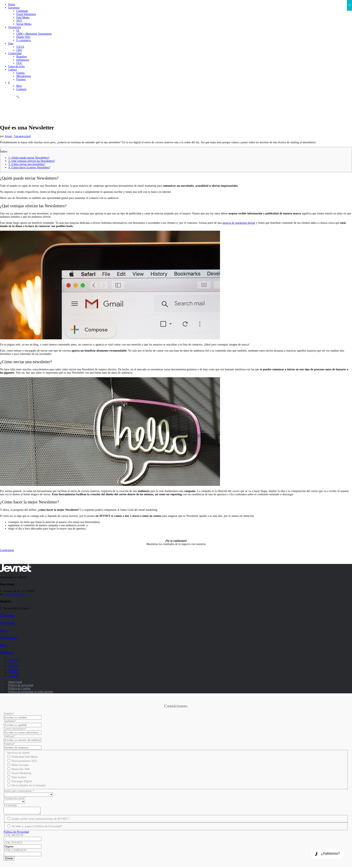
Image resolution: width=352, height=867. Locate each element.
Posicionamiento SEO (24, 760)
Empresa (9, 743)
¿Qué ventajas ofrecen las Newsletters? (31, 160)
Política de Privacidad (16, 831)
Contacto (21, 89)
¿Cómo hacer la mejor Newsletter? (29, 167)
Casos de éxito (16, 66)
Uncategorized (22, 136)
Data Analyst (19, 777)
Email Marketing (26, 14)
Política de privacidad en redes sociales (30, 691)
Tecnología (14, 27)
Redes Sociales (20, 765)
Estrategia (14, 7)
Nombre (9, 713)
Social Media (23, 23)
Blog (19, 85)
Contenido (22, 10)
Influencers (22, 59)
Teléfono (9, 736)
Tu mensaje (10, 805)
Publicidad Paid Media (25, 756)
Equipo (20, 72)
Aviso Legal (15, 681)
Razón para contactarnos (19, 790)
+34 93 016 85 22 (14, 594)
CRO (19, 50)
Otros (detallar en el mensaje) (29, 785)
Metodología (23, 76)
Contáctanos (7, 550)
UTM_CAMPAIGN (15, 850)
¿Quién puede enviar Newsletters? (29, 157)
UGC (19, 63)
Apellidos (10, 721)
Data (10, 43)
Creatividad (14, 53)
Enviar (9, 858)
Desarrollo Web (21, 769)
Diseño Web (23, 37)
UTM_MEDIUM (13, 835)
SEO (19, 20)
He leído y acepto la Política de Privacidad (37, 826)
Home (11, 4)
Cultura (12, 69)
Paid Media (22, 17)
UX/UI (20, 46)
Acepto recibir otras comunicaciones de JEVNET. (40, 818)
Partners (21, 79)
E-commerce (23, 40)
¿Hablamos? (330, 853)
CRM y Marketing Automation (34, 33)
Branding (21, 56)
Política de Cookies (19, 688)
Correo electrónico (15, 728)
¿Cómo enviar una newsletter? (26, 164)
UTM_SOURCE (13, 842)
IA (17, 30)
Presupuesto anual (15, 798)
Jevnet (8, 136)
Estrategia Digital (22, 781)
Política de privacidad (20, 685)
